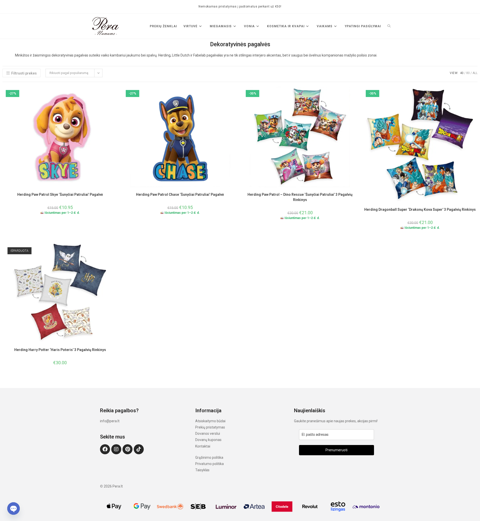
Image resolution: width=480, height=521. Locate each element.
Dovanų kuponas (208, 440)
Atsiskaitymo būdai (210, 421)
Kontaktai (202, 446)
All (475, 73)
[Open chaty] (13, 508)
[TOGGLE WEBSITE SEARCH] (389, 26)
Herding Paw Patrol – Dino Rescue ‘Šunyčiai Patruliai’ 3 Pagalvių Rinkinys (300, 197)
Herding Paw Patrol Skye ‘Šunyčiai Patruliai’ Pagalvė (60, 194)
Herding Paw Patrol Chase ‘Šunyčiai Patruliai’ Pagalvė (180, 194)
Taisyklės (202, 470)
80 (468, 73)
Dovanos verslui (207, 434)
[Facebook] (105, 449)
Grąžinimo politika (209, 458)
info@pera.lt (110, 421)
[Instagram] (116, 449)
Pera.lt (117, 486)
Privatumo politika (209, 464)
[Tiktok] (139, 449)
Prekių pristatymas (210, 427)
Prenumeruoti (337, 450)
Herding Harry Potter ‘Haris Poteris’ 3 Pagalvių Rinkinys (60, 350)
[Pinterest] (127, 449)
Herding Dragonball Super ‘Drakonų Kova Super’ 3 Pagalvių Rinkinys (420, 210)
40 (462, 73)
